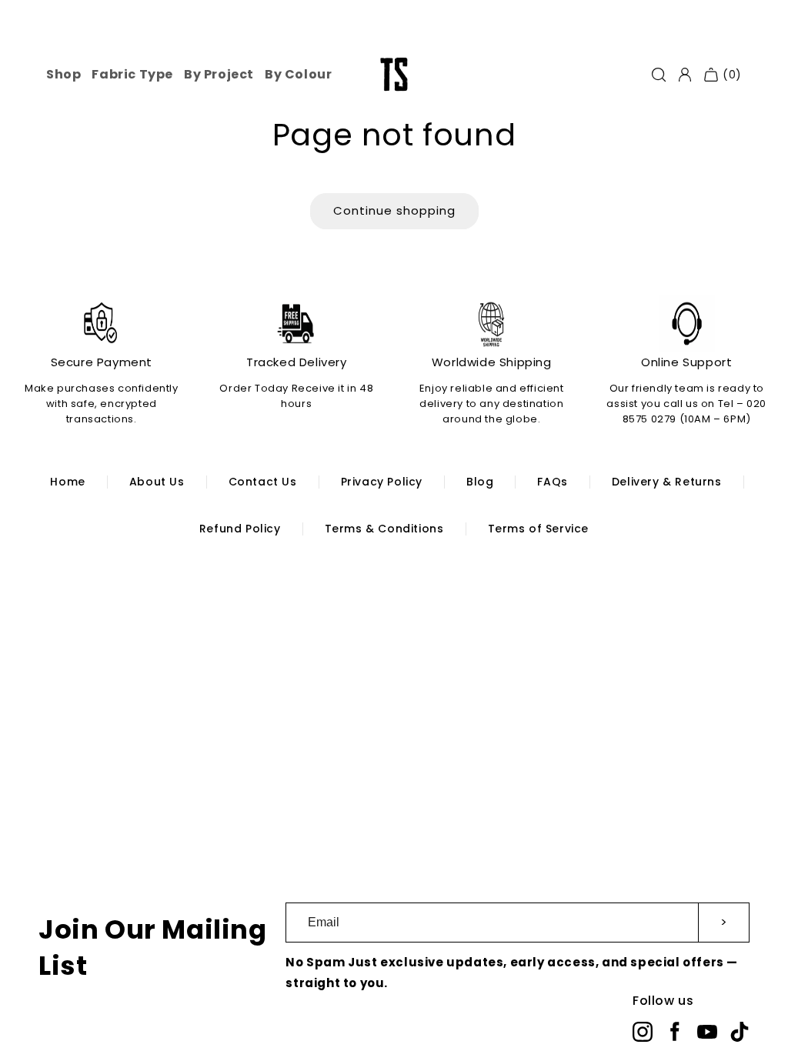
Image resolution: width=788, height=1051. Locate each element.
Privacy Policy (381, 481)
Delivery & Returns (667, 481)
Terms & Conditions (384, 528)
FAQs (552, 481)
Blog (479, 481)
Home (67, 481)
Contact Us (263, 481)
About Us (157, 481)
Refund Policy (240, 528)
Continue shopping (394, 210)
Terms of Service (538, 528)
